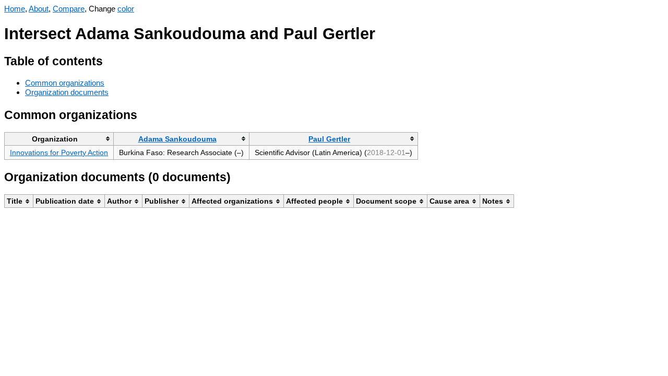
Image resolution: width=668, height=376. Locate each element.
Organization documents (67, 92)
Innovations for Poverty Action (59, 152)
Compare (69, 8)
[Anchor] (111, 60)
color (125, 8)
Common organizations (64, 82)
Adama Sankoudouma (177, 139)
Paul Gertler (329, 139)
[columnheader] (59, 138)
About (39, 8)
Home (14, 8)
